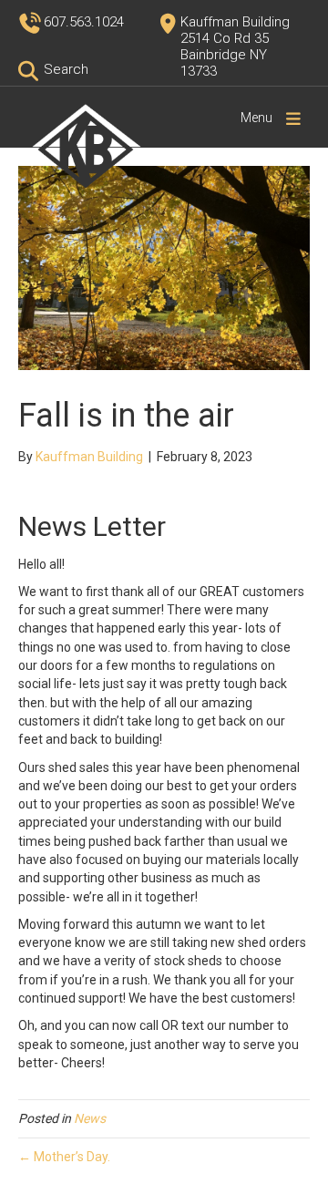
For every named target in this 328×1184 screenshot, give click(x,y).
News (90, 1118)
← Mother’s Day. (64, 1156)
